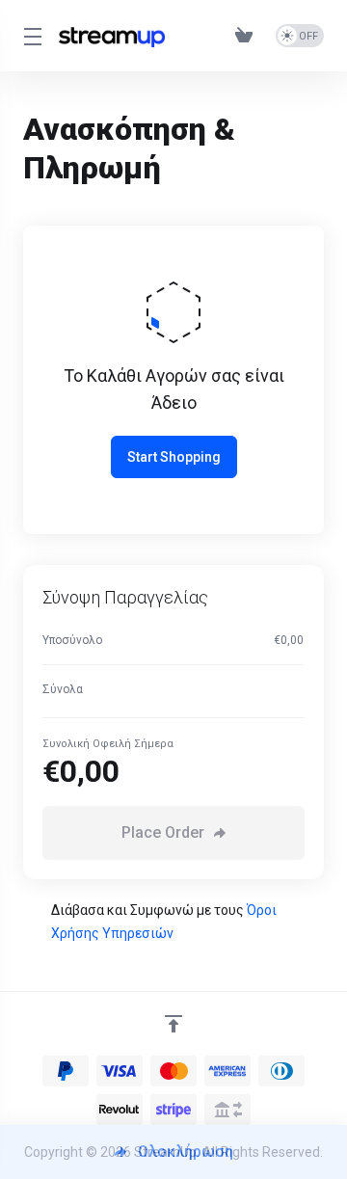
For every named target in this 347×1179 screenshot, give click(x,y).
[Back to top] (173, 1023)
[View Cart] (247, 35)
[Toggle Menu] (29, 35)
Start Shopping (174, 457)
